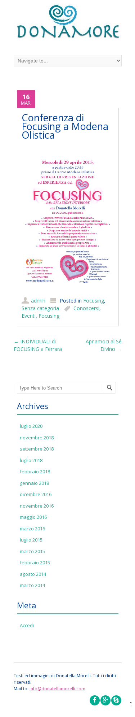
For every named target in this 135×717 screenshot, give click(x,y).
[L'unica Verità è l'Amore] (68, 24)
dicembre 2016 (35, 494)
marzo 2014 (32, 585)
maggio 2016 (33, 517)
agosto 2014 (33, 574)
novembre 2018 (37, 437)
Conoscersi (86, 308)
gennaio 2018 (34, 483)
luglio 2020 (31, 426)
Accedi (27, 625)
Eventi (29, 315)
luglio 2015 (31, 539)
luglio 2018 (31, 460)
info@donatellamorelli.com (57, 689)
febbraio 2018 (35, 471)
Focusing (93, 300)
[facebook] (94, 700)
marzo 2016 (32, 528)
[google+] (105, 700)
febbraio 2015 (35, 562)
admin (38, 300)
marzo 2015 (32, 551)
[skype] (116, 700)
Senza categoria (40, 308)
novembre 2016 (37, 506)
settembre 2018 (37, 449)
